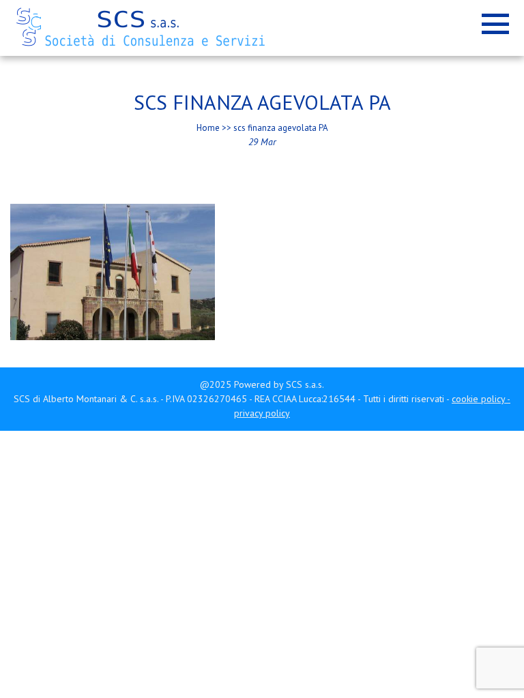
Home (208, 128)
